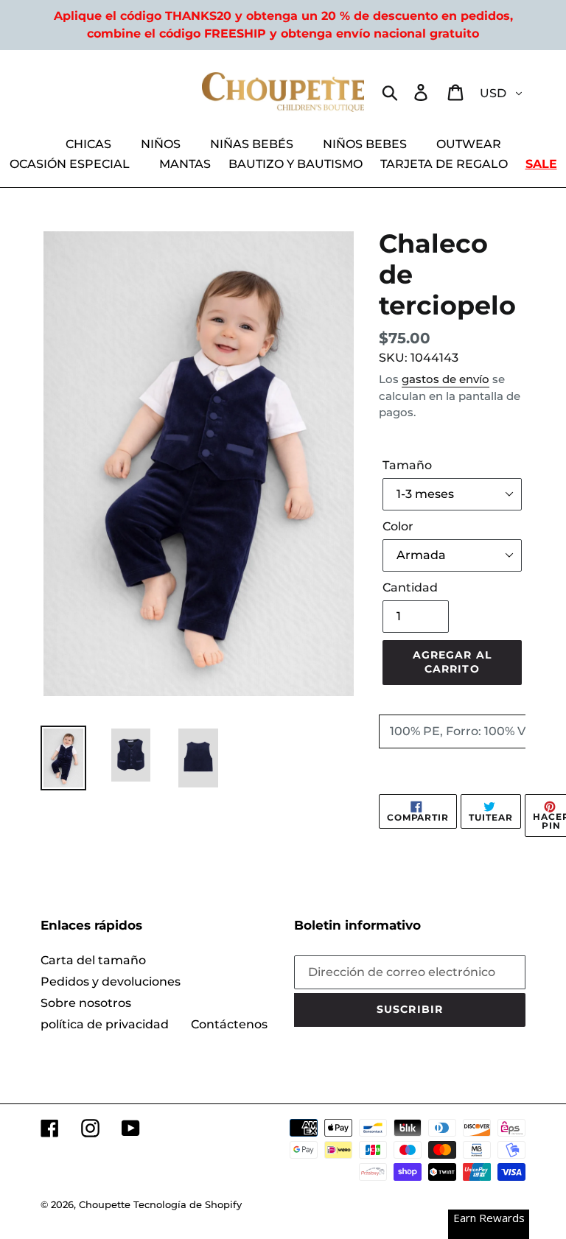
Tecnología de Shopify (187, 1204)
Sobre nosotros (86, 1003)
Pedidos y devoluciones (111, 982)
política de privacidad (105, 1024)
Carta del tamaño (93, 960)
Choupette (104, 1204)
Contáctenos (229, 1024)
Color (397, 526)
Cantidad (410, 587)
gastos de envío (445, 379)
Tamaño (407, 465)
